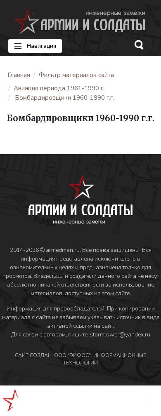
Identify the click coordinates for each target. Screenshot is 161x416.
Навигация (40, 46)
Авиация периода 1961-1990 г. (59, 88)
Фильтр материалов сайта (76, 75)
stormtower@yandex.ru (120, 334)
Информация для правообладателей (55, 309)
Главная (18, 75)
